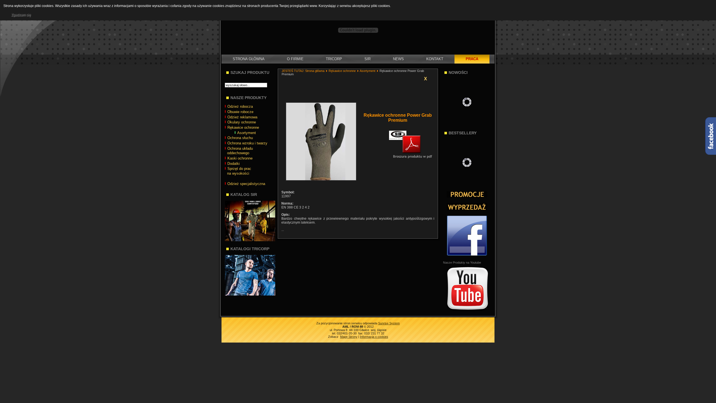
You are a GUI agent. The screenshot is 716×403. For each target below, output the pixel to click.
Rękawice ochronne (342, 70)
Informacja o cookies (374, 336)
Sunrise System (389, 323)
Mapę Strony (348, 336)
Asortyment (367, 70)
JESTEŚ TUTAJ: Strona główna (303, 70)
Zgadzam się (21, 15)
